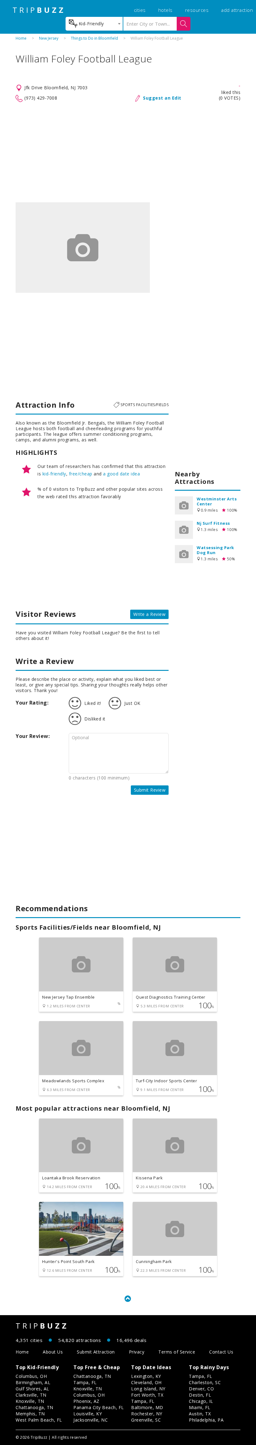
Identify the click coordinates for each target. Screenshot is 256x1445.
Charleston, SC (205, 1382)
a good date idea (121, 474)
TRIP (39, 10)
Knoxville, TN (30, 1401)
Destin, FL (200, 1395)
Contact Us (221, 1352)
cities (140, 10)
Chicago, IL (201, 1401)
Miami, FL (199, 1407)
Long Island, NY (148, 1389)
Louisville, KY (87, 1414)
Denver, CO (201, 1389)
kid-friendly (54, 474)
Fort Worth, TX (147, 1395)
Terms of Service (176, 1352)
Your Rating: (32, 703)
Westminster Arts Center (217, 501)
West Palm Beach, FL (39, 1420)
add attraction (237, 10)
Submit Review (150, 790)
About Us (53, 1352)
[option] (83, 247)
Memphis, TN (30, 1414)
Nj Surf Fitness (213, 523)
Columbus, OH (31, 1376)
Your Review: (33, 736)
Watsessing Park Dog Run (215, 550)
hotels (165, 10)
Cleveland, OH (146, 1382)
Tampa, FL (85, 1382)
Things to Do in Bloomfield (94, 38)
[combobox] (94, 24)
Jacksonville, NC (90, 1420)
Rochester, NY (146, 1414)
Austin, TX (200, 1414)
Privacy (137, 1352)
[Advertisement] (128, 152)
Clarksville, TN (31, 1395)
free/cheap (80, 474)
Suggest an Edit (162, 98)
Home (21, 38)
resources (197, 10)
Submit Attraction (96, 1352)
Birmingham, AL (33, 1382)
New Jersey (48, 38)
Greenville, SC (146, 1420)
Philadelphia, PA (206, 1420)
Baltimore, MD (147, 1407)
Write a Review (149, 614)
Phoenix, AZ (86, 1401)
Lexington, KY (146, 1376)
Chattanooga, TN (34, 1407)
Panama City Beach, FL (98, 1407)
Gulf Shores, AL (32, 1389)
